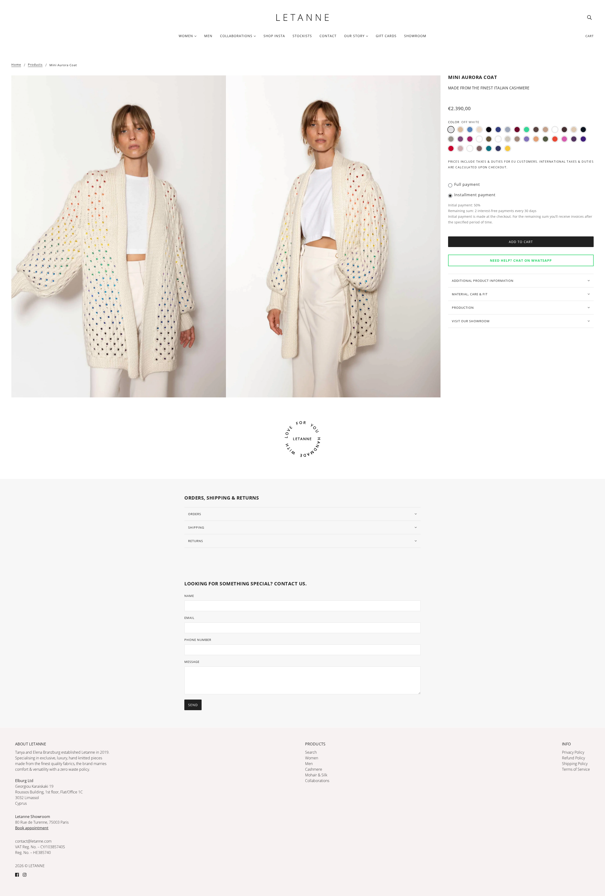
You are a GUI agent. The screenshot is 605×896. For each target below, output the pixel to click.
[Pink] (564, 139)
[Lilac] (526, 139)
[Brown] (536, 129)
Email (189, 618)
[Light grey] (507, 139)
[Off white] (451, 129)
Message (191, 662)
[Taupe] (479, 148)
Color (453, 122)
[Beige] (460, 129)
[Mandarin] (536, 139)
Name (189, 596)
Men (309, 763)
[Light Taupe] (517, 139)
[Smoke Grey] (470, 148)
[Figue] (460, 139)
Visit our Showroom (471, 321)
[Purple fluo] (583, 139)
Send (193, 705)
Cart (589, 36)
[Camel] (545, 129)
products (35, 65)
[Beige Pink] (479, 129)
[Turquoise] (489, 148)
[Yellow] (507, 148)
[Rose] (460, 148)
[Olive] (545, 139)
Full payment (467, 184)
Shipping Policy (575, 763)
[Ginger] (479, 139)
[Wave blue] (498, 148)
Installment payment (475, 194)
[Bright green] (526, 129)
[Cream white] (574, 129)
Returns (195, 541)
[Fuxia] (470, 139)
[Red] (451, 148)
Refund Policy (573, 758)
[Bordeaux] (517, 129)
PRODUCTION (463, 307)
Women (311, 758)
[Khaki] (489, 139)
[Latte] (498, 139)
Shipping (196, 527)
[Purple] (574, 139)
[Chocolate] (564, 129)
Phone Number (197, 640)
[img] (589, 17)
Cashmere (313, 769)
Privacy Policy (573, 752)
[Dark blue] (583, 129)
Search (311, 752)
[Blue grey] (507, 129)
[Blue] (498, 129)
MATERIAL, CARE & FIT (470, 294)
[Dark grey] (451, 139)
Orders (194, 514)
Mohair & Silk (316, 775)
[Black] (489, 129)
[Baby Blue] (470, 129)
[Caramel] (555, 129)
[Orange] (555, 139)
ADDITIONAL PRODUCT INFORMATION (483, 280)
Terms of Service (576, 769)
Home (16, 65)
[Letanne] (302, 16)
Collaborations (317, 780)
